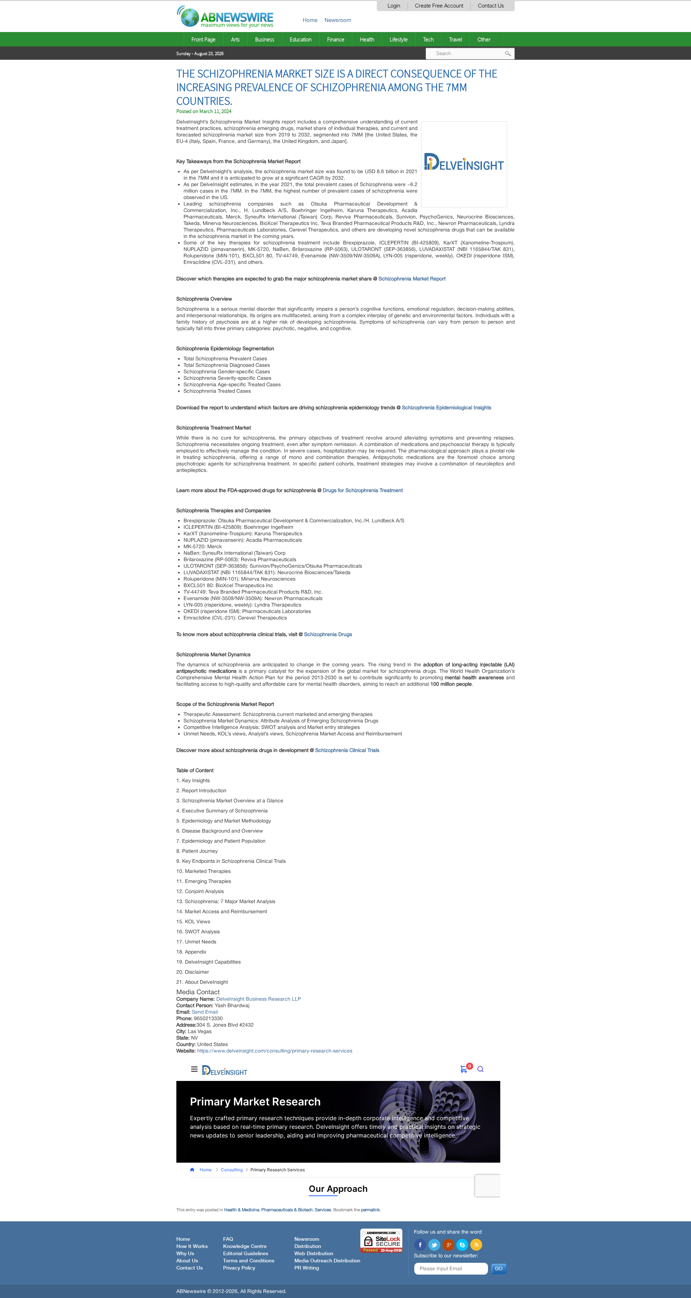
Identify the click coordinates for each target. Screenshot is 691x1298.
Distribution (307, 1246)
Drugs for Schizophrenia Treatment (363, 490)
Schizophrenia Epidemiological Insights (446, 407)
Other (484, 39)
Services (323, 1209)
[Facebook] (420, 1245)
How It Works (192, 1246)
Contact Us (491, 6)
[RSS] (476, 1245)
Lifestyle (399, 39)
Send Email (205, 1012)
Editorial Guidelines (245, 1253)
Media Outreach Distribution (327, 1260)
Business (264, 39)
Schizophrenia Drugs (328, 634)
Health (367, 39)
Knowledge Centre (245, 1246)
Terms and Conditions (248, 1260)
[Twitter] (434, 1245)
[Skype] (462, 1245)
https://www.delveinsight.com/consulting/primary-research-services (274, 1051)
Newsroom (338, 20)
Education (301, 39)
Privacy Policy (239, 1268)
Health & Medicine (241, 1209)
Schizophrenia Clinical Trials (347, 750)
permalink (370, 1209)
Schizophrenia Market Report (412, 278)
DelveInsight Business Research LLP (258, 999)
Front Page (203, 39)
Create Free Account (439, 6)
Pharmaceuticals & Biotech (287, 1209)
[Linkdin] (448, 1245)
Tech (428, 39)
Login (394, 6)
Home (310, 20)
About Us (187, 1260)
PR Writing (306, 1268)
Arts (235, 39)
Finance (335, 39)
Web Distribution (313, 1253)
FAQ (228, 1239)
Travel (455, 39)
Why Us (185, 1253)
